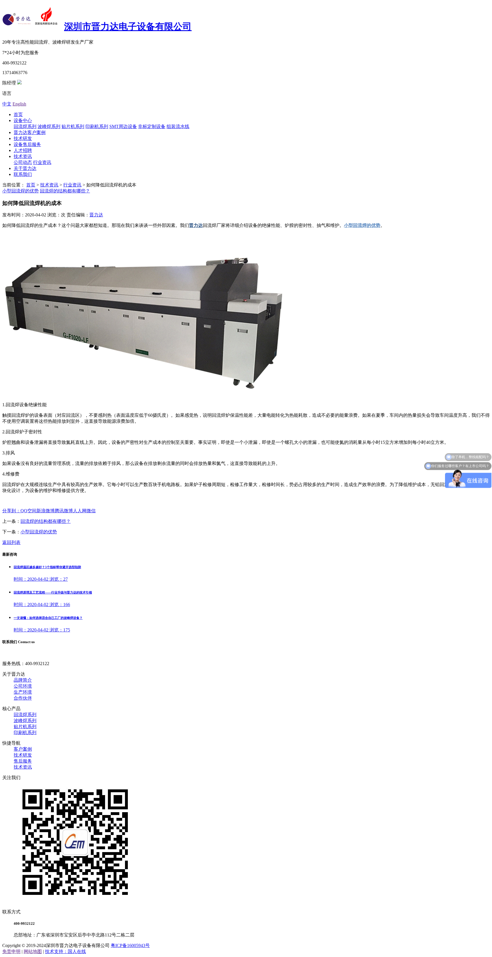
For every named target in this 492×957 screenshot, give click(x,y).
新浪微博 (45, 510)
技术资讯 (23, 156)
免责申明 (11, 951)
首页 (18, 114)
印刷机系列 (96, 126)
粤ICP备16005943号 (130, 945)
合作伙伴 (23, 698)
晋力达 (96, 214)
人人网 (80, 510)
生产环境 (23, 692)
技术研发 (23, 138)
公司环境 (23, 686)
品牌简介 (23, 680)
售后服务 (23, 761)
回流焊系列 (25, 126)
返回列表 (11, 542)
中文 (6, 103)
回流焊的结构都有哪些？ (65, 190)
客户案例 (23, 749)
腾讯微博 (64, 510)
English (19, 103)
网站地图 (33, 951)
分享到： (11, 510)
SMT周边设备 (123, 126)
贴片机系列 (73, 126)
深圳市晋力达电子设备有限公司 (128, 26)
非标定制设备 (151, 126)
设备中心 (23, 120)
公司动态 (23, 162)
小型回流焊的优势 (20, 190)
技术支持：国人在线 (65, 951)
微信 (91, 510)
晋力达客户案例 (30, 132)
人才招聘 (23, 150)
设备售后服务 (27, 144)
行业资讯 (42, 162)
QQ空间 (28, 510)
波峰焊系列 (49, 126)
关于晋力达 (25, 168)
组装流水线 (178, 126)
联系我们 (23, 174)
